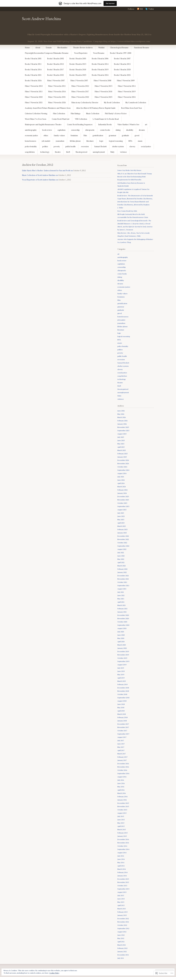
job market (46, 141)
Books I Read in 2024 (100, 75)
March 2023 (121, 526)
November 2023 (123, 500)
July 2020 (120, 632)
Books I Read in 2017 (55, 69)
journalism (60, 141)
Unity (112, 152)
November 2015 (123, 806)
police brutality (31, 146)
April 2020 (120, 642)
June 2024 (121, 480)
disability (129, 130)
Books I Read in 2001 (33, 58)
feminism (74, 135)
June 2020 (121, 635)
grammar (112, 135)
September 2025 (123, 430)
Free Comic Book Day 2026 (127, 211)
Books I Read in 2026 (33, 80)
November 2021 (123, 579)
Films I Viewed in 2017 (80, 91)
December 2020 (123, 615)
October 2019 (122, 658)
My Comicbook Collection (135, 102)
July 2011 (120, 958)
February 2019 (122, 684)
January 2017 (122, 760)
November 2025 (123, 427)
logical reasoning (116, 141)
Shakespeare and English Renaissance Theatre (43, 124)
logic (101, 141)
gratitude (125, 135)
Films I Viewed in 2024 (126, 97)
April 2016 (120, 790)
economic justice (31, 135)
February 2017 (122, 757)
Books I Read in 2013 (77, 64)
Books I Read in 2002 (55, 58)
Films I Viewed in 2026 (57, 102)
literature (90, 141)
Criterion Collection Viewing (36, 113)
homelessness (30, 141)
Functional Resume (141, 47)
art (146, 124)
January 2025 (122, 457)
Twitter (151, 9)
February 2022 (122, 569)
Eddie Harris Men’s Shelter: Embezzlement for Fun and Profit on (47, 170)
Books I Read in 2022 (55, 75)
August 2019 (121, 665)
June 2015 (121, 820)
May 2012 (120, 938)
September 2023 (123, 506)
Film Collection (59, 113)
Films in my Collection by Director (84, 102)
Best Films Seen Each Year (131, 108)
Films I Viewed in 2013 (103, 86)
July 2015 (120, 816)
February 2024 (122, 490)
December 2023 (123, 496)
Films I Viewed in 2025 (33, 102)
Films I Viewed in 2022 (80, 97)
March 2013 (121, 909)
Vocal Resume (98, 53)
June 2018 (121, 704)
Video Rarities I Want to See (128, 124)
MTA (130, 141)
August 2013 (121, 892)
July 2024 (120, 477)
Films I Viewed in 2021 (57, 97)
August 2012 (121, 932)
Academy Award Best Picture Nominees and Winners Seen (48, 108)
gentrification (98, 135)
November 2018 (123, 691)
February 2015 (122, 833)
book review (47, 130)
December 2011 (123, 955)
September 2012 (123, 928)
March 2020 (121, 645)
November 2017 (123, 727)
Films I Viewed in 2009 (125, 80)
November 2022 (123, 539)
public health (70, 146)
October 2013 (122, 886)
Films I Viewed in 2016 (57, 91)
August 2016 (121, 777)
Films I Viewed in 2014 (126, 86)
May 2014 (120, 862)
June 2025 (121, 440)
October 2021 (122, 582)
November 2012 (123, 922)
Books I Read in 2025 (122, 75)
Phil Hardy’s (116, 113)
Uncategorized (81, 152)
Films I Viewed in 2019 (126, 91)
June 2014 (121, 859)
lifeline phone (75, 141)
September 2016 (123, 773)
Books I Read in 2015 (122, 64)
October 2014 (122, 846)
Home (27, 47)
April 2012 (120, 942)
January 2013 (122, 915)
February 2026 (122, 421)
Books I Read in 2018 (77, 69)
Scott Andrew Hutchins (41, 18)
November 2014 (123, 843)
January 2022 (122, 572)
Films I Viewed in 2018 (103, 91)
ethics (46, 135)
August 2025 (121, 434)
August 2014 (121, 853)
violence (123, 152)
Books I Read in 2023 (77, 75)
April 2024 (120, 483)
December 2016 (123, 764)
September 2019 (123, 661)
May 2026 (120, 414)
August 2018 (121, 701)
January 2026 (122, 424)
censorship (75, 130)
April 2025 (120, 447)
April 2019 (120, 678)
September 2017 (123, 734)
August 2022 (121, 549)
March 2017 (121, 754)
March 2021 (121, 605)
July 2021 (120, 592)
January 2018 (122, 721)
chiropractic (89, 130)
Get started (110, 3)
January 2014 (122, 876)
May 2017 (120, 747)
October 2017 (122, 731)
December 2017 (123, 724)
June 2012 (121, 935)
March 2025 (121, 450)
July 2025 (120, 437)
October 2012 (122, 925)
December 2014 (123, 839)
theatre (58, 152)
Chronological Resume (119, 47)
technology (44, 152)
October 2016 (122, 770)
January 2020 (122, 648)
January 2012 (122, 951)
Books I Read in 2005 (77, 58)
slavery (132, 146)
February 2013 (122, 912)
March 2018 (121, 714)
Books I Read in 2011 (33, 64)
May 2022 (120, 559)
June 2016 (121, 783)
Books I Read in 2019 (100, 69)
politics (45, 146)
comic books (105, 130)
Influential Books (105, 124)
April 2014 (120, 866)
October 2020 (122, 622)
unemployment (99, 152)
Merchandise (62, 47)
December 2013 (123, 879)
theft (68, 152)
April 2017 (120, 750)
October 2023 (122, 503)
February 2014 (122, 872)
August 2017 (121, 737)
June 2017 (121, 744)
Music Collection (92, 113)
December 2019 (123, 651)
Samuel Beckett (100, 146)
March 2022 (121, 566)
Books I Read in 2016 (33, 69)
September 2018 (123, 698)
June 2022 (121, 556)
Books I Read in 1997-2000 (120, 53)
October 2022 (122, 543)
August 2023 (121, 510)
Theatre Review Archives (83, 47)
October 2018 (122, 694)
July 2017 (120, 740)
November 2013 (123, 882)
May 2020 (120, 638)
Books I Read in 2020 (122, 69)
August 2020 (121, 628)
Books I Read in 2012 (55, 64)
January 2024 (122, 493)
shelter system (118, 146)
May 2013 (120, 902)
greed (137, 135)
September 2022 (123, 546)
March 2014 (121, 869)
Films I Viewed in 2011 (57, 86)
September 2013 (123, 889)
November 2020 (123, 618)
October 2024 (122, 467)
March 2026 (121, 417)
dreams (142, 130)
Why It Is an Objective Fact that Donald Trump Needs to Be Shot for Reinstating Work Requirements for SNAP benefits (134, 177)
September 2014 (123, 849)
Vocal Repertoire (80, 53)
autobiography (31, 130)
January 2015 (122, 836)
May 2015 (120, 823)
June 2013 (121, 899)
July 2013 (120, 895)
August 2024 (121, 473)
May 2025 (120, 444)
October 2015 (122, 810)
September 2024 (123, 470)
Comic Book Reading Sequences (80, 124)
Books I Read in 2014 (100, 64)
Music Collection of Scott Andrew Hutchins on (40, 175)
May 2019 (120, 674)
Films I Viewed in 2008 (102, 80)
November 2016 (123, 767)
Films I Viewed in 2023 (103, 97)
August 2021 (121, 589)
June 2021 (121, 595)
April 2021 (120, 602)
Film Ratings (75, 113)
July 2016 (120, 780)
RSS (141, 9)
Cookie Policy (54, 973)
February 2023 (122, 529)
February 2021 (122, 609)
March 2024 (121, 487)
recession (85, 146)
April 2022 (120, 562)
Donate (49, 47)
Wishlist (101, 47)
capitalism (61, 130)
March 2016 (121, 793)
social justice (146, 146)
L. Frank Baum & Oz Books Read (106, 119)
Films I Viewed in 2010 (33, 86)
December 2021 (123, 576)
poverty (57, 146)
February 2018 (122, 717)
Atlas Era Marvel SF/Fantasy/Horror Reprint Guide (96, 108)
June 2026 (121, 411)
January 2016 (122, 800)
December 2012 (123, 919)
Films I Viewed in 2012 (80, 86)
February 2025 (122, 454)
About (37, 47)
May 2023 (120, 520)
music (140, 141)
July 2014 (120, 856)
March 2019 (121, 681)
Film (85, 135)
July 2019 (120, 668)
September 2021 (123, 585)
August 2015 (121, 813)
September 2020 (123, 625)
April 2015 (120, 826)
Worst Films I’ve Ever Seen (35, 119)
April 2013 (120, 905)
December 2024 (123, 460)
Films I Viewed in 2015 (33, 91)
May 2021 (120, 599)
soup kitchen (30, 152)
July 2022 (120, 552)
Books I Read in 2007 (122, 58)
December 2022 (123, 536)
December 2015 (123, 803)
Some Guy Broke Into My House (129, 170)
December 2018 (123, 688)
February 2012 (122, 948)
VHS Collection (81, 119)
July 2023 (120, 513)
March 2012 (121, 945)
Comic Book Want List (60, 119)
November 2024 (123, 463)
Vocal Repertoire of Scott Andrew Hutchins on (40, 179)
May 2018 (120, 707)
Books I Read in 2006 (100, 58)
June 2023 (121, 516)
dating (118, 130)
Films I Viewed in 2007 (56, 80)
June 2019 (121, 671)
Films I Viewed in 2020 (33, 97)
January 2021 (122, 612)
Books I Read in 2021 (33, 75)
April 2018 (120, 711)
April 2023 (120, 523)
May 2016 (120, 787)
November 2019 (123, 655)
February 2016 (122, 797)
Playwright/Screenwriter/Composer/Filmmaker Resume (46, 53)
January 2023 (122, 533)
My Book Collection (112, 102)
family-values (59, 135)
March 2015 (121, 829)
